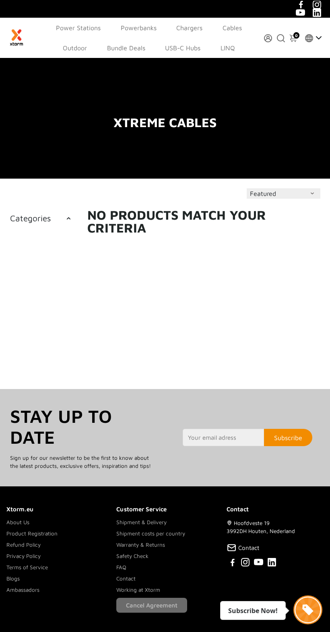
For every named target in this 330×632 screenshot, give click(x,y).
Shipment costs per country (150, 533)
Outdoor (75, 47)
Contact (126, 578)
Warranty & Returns (140, 544)
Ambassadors (22, 590)
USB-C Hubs (182, 47)
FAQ (121, 567)
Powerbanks (139, 27)
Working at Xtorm (138, 590)
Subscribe (288, 437)
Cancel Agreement (151, 605)
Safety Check (132, 556)
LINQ (228, 47)
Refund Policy (23, 544)
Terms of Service (27, 567)
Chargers (189, 27)
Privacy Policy (23, 556)
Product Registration (32, 533)
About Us (17, 522)
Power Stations (78, 27)
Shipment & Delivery (141, 522)
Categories (30, 218)
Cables (232, 27)
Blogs (13, 578)
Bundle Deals (126, 47)
